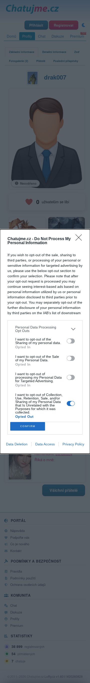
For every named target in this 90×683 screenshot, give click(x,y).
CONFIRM (27, 426)
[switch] (71, 341)
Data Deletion (17, 444)
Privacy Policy (73, 444)
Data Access (45, 444)
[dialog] (45, 341)
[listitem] (45, 328)
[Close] (80, 239)
